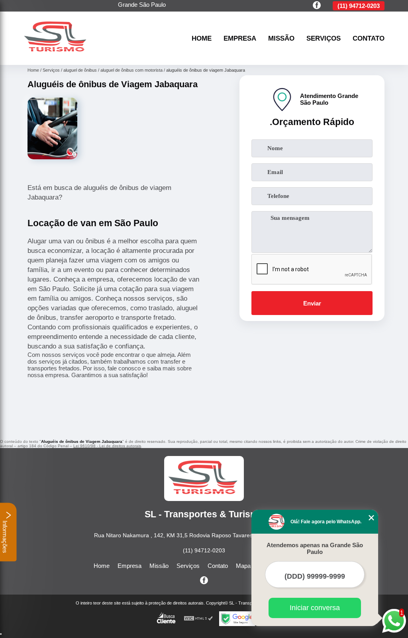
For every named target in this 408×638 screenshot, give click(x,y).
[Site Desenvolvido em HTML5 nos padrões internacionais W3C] (198, 619)
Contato (368, 38)
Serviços (323, 38)
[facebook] (317, 5)
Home (202, 38)
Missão (281, 38)
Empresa (240, 38)
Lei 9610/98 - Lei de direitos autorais (107, 446)
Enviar (312, 303)
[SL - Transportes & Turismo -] (56, 55)
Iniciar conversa (315, 608)
